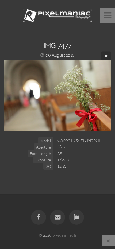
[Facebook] (38, 217)
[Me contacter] (57, 217)
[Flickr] (76, 217)
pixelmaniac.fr (64, 235)
